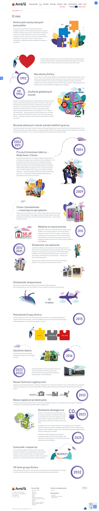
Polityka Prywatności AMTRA (37, 503)
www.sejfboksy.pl (42, 241)
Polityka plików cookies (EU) (37, 497)
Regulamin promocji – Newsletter (38, 502)
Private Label (53, 4)
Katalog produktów (33, 4)
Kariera (65, 4)
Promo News (62, 7)
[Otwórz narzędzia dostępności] (96, 3)
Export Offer (53, 495)
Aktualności (59, 4)
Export (84, 4)
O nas (40, 4)
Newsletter (34, 505)
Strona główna (15, 11)
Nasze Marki (46, 4)
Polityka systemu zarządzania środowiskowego (56, 497)
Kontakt (80, 4)
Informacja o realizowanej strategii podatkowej (38, 499)
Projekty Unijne (81, 7)
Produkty (52, 490)
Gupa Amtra (19, 4)
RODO (33, 501)
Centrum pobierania (72, 4)
